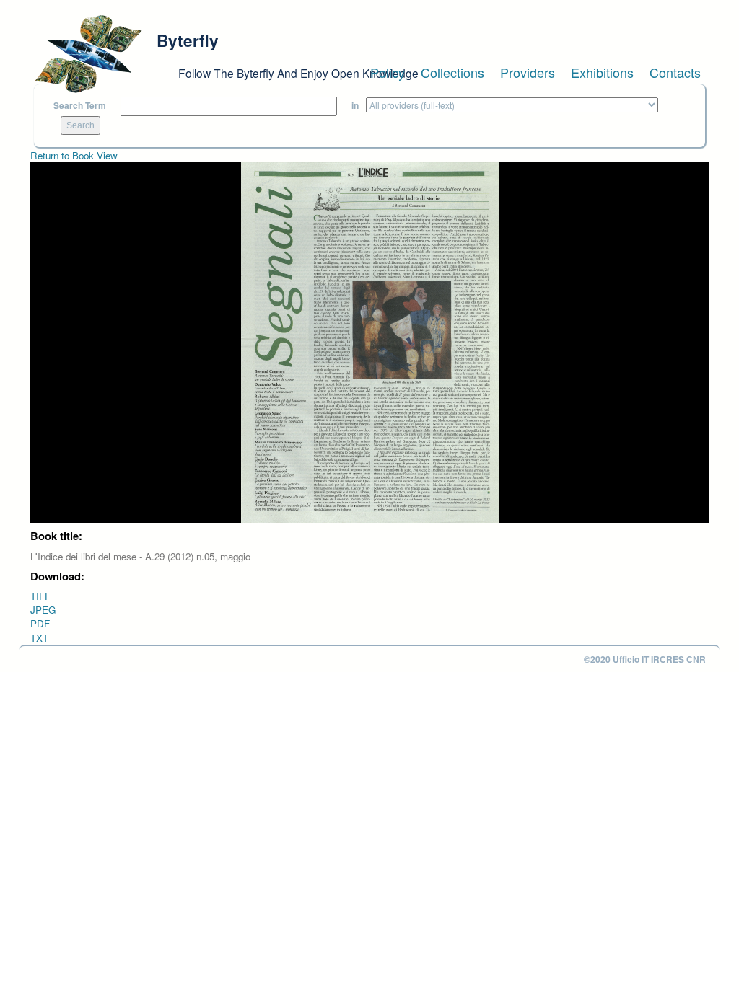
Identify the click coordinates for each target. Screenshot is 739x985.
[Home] (88, 54)
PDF (40, 623)
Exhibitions (602, 72)
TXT (39, 638)
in (355, 106)
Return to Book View (74, 155)
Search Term (79, 106)
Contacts (675, 72)
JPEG (43, 610)
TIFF (40, 596)
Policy (387, 72)
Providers (527, 72)
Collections (452, 72)
